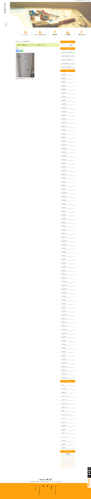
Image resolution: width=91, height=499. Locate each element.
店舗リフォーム (65, 407)
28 (61, 466)
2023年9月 (64, 203)
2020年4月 (64, 355)
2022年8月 (64, 251)
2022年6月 (64, 259)
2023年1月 (64, 233)
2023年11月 (64, 196)
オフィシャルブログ (55, 490)
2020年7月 (64, 344)
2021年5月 (64, 307)
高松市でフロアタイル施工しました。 (68, 52)
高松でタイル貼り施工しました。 (68, 59)
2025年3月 (64, 137)
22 (63, 464)
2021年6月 (64, 303)
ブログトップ (67, 41)
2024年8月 (64, 163)
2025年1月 (64, 144)
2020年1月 (64, 366)
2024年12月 (64, 148)
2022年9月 (64, 248)
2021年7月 (64, 299)
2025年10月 (64, 111)
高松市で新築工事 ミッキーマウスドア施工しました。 (32, 45)
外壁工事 (63, 440)
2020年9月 (64, 336)
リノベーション (65, 436)
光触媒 (63, 410)
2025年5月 (64, 129)
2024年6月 (64, 170)
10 (67, 459)
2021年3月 (64, 314)
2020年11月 (64, 329)
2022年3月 (64, 270)
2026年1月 (64, 100)
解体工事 (63, 447)
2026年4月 (64, 89)
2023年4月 (64, 222)
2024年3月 (64, 181)
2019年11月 (64, 373)
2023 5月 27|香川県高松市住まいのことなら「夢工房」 (82, 0)
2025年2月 (64, 140)
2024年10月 (64, 155)
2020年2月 (64, 362)
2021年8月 (64, 296)
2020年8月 (64, 340)
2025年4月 (64, 133)
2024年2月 (64, 185)
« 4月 (61, 468)
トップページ (25, 32)
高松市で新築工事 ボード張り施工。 (68, 55)
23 (65, 464)
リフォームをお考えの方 (39, 32)
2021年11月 (64, 285)
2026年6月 (64, 81)
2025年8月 (64, 118)
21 (61, 464)
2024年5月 (64, 174)
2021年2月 (64, 318)
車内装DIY (64, 425)
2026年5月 (64, 85)
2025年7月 (64, 122)
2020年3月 (64, 359)
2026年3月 (64, 92)
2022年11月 (64, 240)
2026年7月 (64, 78)
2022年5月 (64, 262)
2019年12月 (64, 370)
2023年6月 (64, 214)
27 (74, 464)
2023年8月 (64, 207)
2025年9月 (64, 115)
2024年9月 (64, 159)
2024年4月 (64, 177)
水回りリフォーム (65, 403)
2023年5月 (64, 218)
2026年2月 (64, 96)
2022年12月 (64, 237)
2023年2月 (64, 229)
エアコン (63, 418)
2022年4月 (64, 266)
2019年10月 (64, 377)
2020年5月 (64, 351)
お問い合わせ (81, 32)
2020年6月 (64, 347)
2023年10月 (64, 200)
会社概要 (68, 32)
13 (74, 459)
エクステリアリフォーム (66, 414)
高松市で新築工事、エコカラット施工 (68, 63)
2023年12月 (64, 192)
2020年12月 (64, 325)
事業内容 (54, 32)
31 (67, 466)
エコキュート (64, 421)
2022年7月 (64, 255)
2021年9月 (64, 292)
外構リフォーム (65, 399)
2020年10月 (64, 333)
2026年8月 (64, 74)
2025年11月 (64, 107)
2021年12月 (64, 281)
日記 (63, 384)
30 (65, 466)
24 (67, 464)
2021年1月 (64, 322)
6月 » (74, 468)
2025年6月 (64, 126)
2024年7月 (64, 166)
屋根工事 (63, 444)
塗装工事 (63, 429)
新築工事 (63, 392)
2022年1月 (64, 277)
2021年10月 (64, 288)
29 (63, 466)
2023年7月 (64, 211)
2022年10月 (64, 244)
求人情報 (63, 388)
